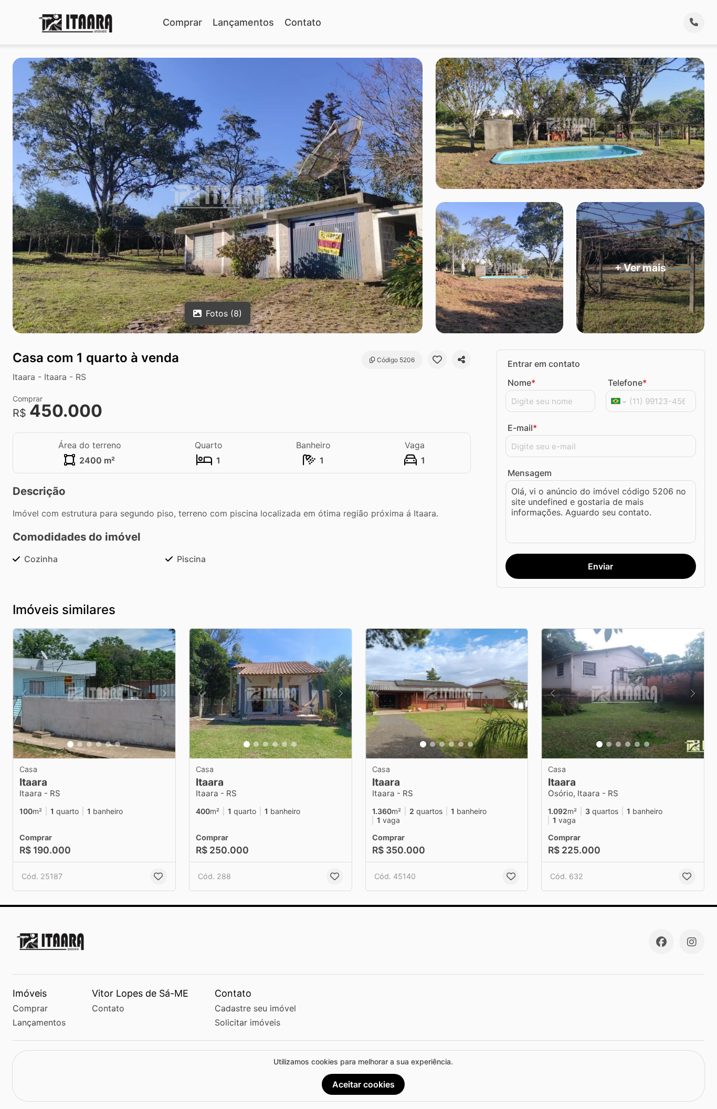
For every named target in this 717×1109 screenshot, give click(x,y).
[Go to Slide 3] (89, 744)
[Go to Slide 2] (79, 744)
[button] (94, 693)
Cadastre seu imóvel (255, 1008)
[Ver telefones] (693, 22)
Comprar (182, 22)
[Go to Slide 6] (117, 744)
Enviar (600, 566)
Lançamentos (243, 22)
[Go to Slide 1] (70, 744)
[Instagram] (691, 941)
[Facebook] (661, 941)
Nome (521, 382)
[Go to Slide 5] (108, 744)
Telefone (627, 382)
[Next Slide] (164, 693)
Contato (302, 22)
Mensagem (530, 473)
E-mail (522, 428)
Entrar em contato (544, 363)
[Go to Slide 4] (98, 744)
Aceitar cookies (363, 1084)
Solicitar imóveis (247, 1022)
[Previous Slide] (24, 693)
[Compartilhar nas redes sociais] (461, 359)
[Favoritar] (437, 359)
